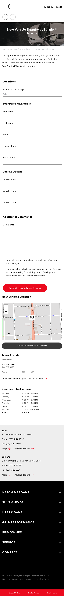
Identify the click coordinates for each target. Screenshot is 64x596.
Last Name (8, 122)
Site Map (6, 579)
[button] (32, 318)
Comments (8, 224)
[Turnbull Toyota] (6, 6)
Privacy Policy (18, 579)
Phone (6, 134)
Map (4, 448)
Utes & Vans (12, 512)
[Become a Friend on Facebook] (4, 566)
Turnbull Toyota (53, 6)
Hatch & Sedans (15, 492)
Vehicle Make (9, 179)
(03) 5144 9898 (29, 371)
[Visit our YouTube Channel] (9, 566)
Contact (13, 49)
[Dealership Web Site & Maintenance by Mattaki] (8, 585)
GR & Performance (18, 522)
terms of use (34, 269)
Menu (60, 16)
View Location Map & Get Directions (32, 345)
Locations (13, 16)
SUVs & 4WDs (13, 502)
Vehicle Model (10, 190)
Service (8, 542)
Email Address (10, 157)
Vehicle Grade (10, 202)
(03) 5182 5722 (16, 465)
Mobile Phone (9, 145)
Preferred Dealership (13, 89)
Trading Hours (22, 448)
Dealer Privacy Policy (35, 275)
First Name (8, 111)
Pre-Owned (12, 532)
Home (4, 49)
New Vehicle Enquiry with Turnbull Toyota (37, 49)
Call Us (5, 16)
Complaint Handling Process (38, 579)
